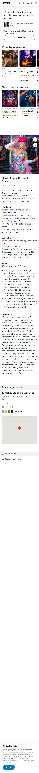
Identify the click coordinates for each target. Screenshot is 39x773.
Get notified (19, 38)
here (19, 459)
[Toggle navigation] (36, 3)
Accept (9, 767)
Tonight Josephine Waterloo (18, 393)
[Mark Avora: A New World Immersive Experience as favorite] (33, 52)
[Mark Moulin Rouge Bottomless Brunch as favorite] (35, 145)
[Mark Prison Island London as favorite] (33, 92)
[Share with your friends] (35, 139)
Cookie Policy (7, 756)
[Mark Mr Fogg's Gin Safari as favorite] (15, 52)
